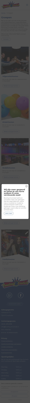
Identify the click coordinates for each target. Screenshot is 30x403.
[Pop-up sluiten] (26, 186)
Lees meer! (8, 213)
